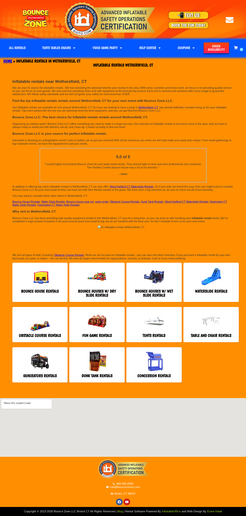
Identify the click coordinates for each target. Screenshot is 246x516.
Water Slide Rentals (53, 201)
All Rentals (17, 48)
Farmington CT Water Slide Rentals (58, 204)
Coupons (184, 48)
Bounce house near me (80, 201)
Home (7, 61)
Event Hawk (214, 511)
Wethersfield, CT (148, 107)
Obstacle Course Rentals (125, 201)
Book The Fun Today (188, 25)
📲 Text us (188, 15)
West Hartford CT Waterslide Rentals (131, 186)
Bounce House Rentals (26, 201)
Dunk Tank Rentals (152, 201)
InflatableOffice (171, 511)
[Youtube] (127, 502)
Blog (120, 511)
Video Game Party (105, 48)
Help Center (147, 48)
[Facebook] (119, 502)
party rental (101, 201)
